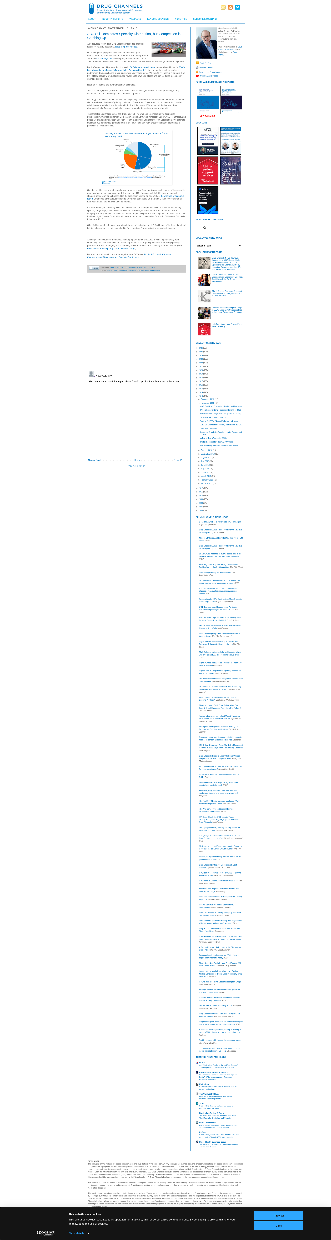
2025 (201, 352)
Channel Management (127, 270)
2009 (201, 499)
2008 (201, 503)
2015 (201, 389)
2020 (201, 370)
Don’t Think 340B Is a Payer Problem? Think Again (220, 522)
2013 (201, 396)
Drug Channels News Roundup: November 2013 (220, 410)
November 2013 (208, 403)
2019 (201, 374)
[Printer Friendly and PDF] (94, 268)
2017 (201, 381)
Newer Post (94, 460)
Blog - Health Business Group (213, 1142)
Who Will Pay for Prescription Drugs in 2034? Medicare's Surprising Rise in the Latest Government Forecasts (227, 310)
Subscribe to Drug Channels (210, 72)
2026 (201, 348)
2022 (201, 363)
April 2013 (205, 472)
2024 (201, 355)
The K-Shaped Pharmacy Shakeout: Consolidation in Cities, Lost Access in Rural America (227, 293)
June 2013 (205, 465)
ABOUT (92, 19)
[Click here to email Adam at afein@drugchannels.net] (197, 63)
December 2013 (208, 399)
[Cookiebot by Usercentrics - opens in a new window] (46, 1233)
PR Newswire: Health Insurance (213, 1072)
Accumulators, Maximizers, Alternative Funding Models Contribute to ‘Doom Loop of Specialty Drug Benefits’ (220, 973)
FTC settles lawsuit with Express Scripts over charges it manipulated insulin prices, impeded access (218, 591)
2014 (201, 392)
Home (137, 460)
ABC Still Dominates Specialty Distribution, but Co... (221, 425)
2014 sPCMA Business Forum (212, 417)
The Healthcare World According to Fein (215, 1006)
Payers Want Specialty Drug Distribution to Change (111, 248)
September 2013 (208, 454)
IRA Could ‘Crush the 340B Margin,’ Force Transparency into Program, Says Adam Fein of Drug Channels (219, 819)
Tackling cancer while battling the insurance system (220, 1040)
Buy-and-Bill (112, 270)
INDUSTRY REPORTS (112, 19)
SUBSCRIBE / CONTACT (205, 19)
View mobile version (136, 466)
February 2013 (207, 480)
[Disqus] (136, 323)
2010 (201, 496)
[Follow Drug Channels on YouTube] (197, 76)
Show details (76, 1233)
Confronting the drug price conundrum (215, 572)
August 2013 (206, 458)
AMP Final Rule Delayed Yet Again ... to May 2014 (221, 406)
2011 (201, 492)
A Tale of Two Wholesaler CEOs (213, 438)
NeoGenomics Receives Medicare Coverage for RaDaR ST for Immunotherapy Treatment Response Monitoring (218, 1077)
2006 (201, 510)
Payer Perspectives (207, 1123)
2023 (201, 359)
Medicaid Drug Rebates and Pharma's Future (219, 445)
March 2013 (206, 476)
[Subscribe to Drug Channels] (197, 72)
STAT (201, 1103)
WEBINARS (135, 19)
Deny (279, 1225)
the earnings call (104, 58)
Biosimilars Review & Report (212, 1113)
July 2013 (205, 461)
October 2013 (207, 450)
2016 (201, 385)
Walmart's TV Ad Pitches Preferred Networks (219, 421)
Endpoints (204, 1084)
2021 (201, 366)
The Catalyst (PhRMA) (209, 1094)
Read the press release (126, 47)
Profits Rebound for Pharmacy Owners (216, 442)
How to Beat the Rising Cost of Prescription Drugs (220, 982)
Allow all (279, 1215)
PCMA (202, 1063)
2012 (201, 488)
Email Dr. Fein (205, 63)
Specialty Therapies (208, 428)
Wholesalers (155, 270)
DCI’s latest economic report (143, 67)
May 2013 (205, 469)
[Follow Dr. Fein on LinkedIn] (197, 67)
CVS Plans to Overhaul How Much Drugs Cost (218, 881)
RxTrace (203, 1132)
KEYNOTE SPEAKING (158, 19)
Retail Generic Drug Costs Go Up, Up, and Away (220, 413)
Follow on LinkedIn (206, 67)
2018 (201, 378)
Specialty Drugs (143, 270)
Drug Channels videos (208, 76)
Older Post (179, 460)
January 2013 (207, 483)
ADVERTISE (181, 19)
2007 (201, 507)
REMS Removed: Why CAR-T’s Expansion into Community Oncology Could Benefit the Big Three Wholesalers (227, 278)
